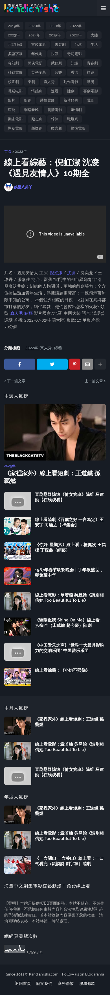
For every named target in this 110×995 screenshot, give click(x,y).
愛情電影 (47, 100)
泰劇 (31, 82)
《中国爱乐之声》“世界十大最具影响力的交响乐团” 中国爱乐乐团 (69, 648)
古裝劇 (60, 44)
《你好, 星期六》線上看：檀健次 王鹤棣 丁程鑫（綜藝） (70, 547)
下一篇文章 (16, 381)
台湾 (78, 44)
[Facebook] (19, 364)
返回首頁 (23, 983)
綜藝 (11, 110)
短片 (11, 100)
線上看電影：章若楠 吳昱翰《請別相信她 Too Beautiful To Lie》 (69, 597)
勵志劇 (36, 119)
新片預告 (70, 100)
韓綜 (54, 119)
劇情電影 (54, 110)
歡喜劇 (56, 128)
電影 (90, 100)
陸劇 (70, 91)
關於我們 (44, 983)
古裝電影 (38, 44)
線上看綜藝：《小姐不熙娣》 (62, 670)
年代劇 (36, 54)
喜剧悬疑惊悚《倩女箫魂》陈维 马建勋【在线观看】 (69, 497)
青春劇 (92, 63)
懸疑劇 (36, 128)
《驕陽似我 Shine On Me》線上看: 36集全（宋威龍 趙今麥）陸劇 (67, 622)
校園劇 (13, 82)
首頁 (8, 151)
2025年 (55, 35)
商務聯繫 (66, 983)
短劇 (27, 100)
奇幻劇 (13, 63)
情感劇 (36, 91)
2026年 (76, 35)
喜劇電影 (90, 91)
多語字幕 (15, 54)
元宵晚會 (15, 44)
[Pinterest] (74, 364)
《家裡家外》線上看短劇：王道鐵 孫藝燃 (52, 477)
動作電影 (70, 82)
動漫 (90, 82)
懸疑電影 (15, 128)
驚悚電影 (78, 128)
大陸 (94, 35)
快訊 (54, 54)
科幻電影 (15, 72)
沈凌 (71, 272)
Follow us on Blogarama (83, 974)
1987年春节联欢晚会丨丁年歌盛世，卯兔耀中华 (69, 572)
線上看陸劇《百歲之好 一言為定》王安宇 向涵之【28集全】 (69, 522)
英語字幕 (38, 72)
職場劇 (72, 119)
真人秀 (49, 82)
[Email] (87, 364)
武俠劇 (56, 63)
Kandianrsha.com (43, 974)
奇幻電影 (74, 54)
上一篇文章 (94, 381)
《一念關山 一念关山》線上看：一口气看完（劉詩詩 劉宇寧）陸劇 (69, 861)
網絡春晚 (31, 110)
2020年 (34, 26)
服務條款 (87, 983)
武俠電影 (35, 63)
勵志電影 (15, 119)
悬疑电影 (15, 91)
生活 (94, 44)
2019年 (14, 26)
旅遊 (90, 72)
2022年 (76, 26)
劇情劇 (76, 110)
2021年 (55, 26)
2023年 (14, 35)
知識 (74, 63)
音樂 (58, 72)
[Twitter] (52, 364)
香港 (74, 72)
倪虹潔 (56, 272)
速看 (54, 91)
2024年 (34, 35)
